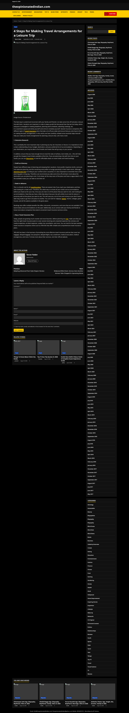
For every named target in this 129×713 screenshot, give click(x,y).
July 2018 (90, 444)
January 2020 (91, 379)
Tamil (89, 649)
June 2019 (90, 404)
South (89, 638)
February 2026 (92, 116)
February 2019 (92, 418)
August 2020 (91, 354)
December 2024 (92, 166)
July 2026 (90, 98)
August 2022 (91, 267)
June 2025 (90, 145)
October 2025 (91, 130)
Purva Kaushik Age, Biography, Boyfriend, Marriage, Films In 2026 (76, 702)
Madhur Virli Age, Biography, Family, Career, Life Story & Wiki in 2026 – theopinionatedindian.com (101, 78)
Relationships (92, 631)
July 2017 (90, 487)
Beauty (90, 512)
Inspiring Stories (92, 602)
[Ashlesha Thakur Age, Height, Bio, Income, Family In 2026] (103, 691)
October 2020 (91, 346)
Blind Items (55, 12)
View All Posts (32, 261)
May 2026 (90, 105)
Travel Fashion (92, 667)
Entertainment (27, 12)
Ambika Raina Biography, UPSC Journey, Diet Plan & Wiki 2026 (101, 82)
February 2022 (92, 289)
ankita (63, 362)
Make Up (90, 613)
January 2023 (91, 249)
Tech (86, 12)
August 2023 (91, 224)
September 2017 (92, 480)
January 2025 (91, 163)
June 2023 (90, 231)
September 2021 (92, 307)
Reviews (90, 634)
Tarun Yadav (18, 39)
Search (90, 27)
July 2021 (90, 314)
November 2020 (92, 343)
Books (89, 537)
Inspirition (91, 605)
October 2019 (91, 390)
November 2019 (92, 386)
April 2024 (90, 195)
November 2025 (92, 127)
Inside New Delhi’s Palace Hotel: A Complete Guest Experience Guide (71, 359)
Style (89, 645)
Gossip (90, 584)
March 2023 (91, 242)
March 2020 (91, 372)
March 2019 (91, 415)
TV (88, 670)
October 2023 (91, 217)
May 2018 (90, 451)
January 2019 (91, 422)
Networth (64, 12)
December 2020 (92, 339)
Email (16, 314)
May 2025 (90, 148)
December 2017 (92, 469)
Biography (91, 519)
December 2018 (92, 426)
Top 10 (47, 12)
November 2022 (92, 256)
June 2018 (90, 447)
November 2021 (92, 300)
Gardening (91, 580)
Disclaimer (17, 16)
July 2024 (90, 184)
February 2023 (92, 246)
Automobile (91, 508)
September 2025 (92, 134)
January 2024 (91, 206)
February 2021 (92, 332)
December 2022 (92, 253)
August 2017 (91, 483)
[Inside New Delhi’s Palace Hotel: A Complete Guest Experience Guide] (72, 347)
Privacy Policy (28, 16)
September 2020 (92, 350)
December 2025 (92, 123)
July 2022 (90, 271)
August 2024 (91, 181)
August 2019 (91, 397)
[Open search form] (102, 13)
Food (89, 573)
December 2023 (92, 210)
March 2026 (91, 112)
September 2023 (92, 220)
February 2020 (92, 375)
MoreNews (88, 711)
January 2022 (91, 292)
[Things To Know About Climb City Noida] (25, 347)
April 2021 (90, 325)
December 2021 (92, 296)
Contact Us (16, 12)
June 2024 (90, 188)
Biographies (38, 12)
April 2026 (90, 109)
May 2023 (90, 235)
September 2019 (92, 393)
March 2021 (91, 328)
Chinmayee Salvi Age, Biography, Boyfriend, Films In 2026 (24, 702)
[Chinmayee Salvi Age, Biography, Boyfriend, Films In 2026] (26, 691)
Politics (90, 627)
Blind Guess (91, 526)
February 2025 (92, 159)
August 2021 (91, 310)
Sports (89, 641)
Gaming (90, 577)
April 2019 (90, 411)
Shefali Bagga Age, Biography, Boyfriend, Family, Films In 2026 (49, 702)
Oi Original (91, 620)
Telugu (90, 656)
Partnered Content (93, 623)
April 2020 (90, 368)
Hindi (89, 591)
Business (90, 541)
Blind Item (91, 530)
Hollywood (91, 595)
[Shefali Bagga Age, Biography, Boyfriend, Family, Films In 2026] (51, 691)
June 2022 (90, 274)
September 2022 (92, 264)
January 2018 (91, 465)
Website (16, 320)
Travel (92, 12)
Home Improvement (94, 598)
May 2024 (90, 192)
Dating (90, 551)
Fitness (90, 569)
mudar (16, 705)
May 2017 (90, 494)
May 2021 (90, 321)
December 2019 (92, 382)
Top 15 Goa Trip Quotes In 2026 (47, 357)
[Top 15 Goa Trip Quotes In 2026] (48, 347)
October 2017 (91, 476)
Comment (17, 286)
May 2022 (90, 278)
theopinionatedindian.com (31, 7)
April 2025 (90, 152)
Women (90, 674)
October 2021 (91, 303)
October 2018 (91, 433)
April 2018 (90, 454)
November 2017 (92, 472)
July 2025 (90, 141)
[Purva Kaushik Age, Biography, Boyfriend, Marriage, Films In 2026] (77, 691)
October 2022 (91, 260)
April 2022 (90, 282)
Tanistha (40, 359)
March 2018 (91, 458)
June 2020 (90, 361)
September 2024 (92, 177)
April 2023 (90, 238)
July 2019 (90, 400)
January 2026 (91, 120)
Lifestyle (90, 609)
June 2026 (90, 102)
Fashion (90, 562)
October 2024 (91, 174)
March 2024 (91, 199)
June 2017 (90, 490)
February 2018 (92, 462)
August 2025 (91, 138)
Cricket (79, 12)
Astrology (90, 505)
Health (90, 587)
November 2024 (92, 170)
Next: (68, 271)
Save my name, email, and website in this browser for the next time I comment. (37, 326)
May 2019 (90, 408)
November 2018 (92, 429)
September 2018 (92, 436)
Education (91, 555)
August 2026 (91, 94)
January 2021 (91, 336)
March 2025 (91, 156)
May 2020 (90, 364)
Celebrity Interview (93, 544)
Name (16, 308)
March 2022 (91, 285)
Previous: (29, 270)
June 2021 (90, 318)
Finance (72, 12)
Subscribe (112, 14)
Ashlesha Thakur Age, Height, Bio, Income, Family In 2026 (102, 702)
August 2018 (91, 440)
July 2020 (90, 357)
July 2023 (90, 228)
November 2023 (92, 213)
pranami (16, 361)
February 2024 (92, 202)
